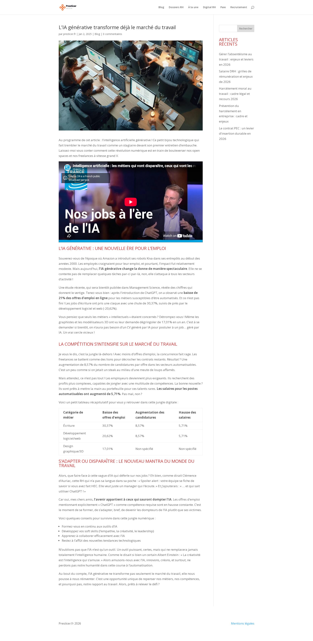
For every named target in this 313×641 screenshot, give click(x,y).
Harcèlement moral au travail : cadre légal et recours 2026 (235, 93)
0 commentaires (112, 34)
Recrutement (238, 7)
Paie (223, 7)
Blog (161, 7)
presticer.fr (69, 34)
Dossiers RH (176, 7)
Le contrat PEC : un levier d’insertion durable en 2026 (236, 133)
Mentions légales (242, 623)
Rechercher (245, 28)
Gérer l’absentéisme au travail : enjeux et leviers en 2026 (236, 59)
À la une (193, 7)
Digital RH (209, 7)
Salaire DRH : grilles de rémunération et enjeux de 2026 (236, 76)
